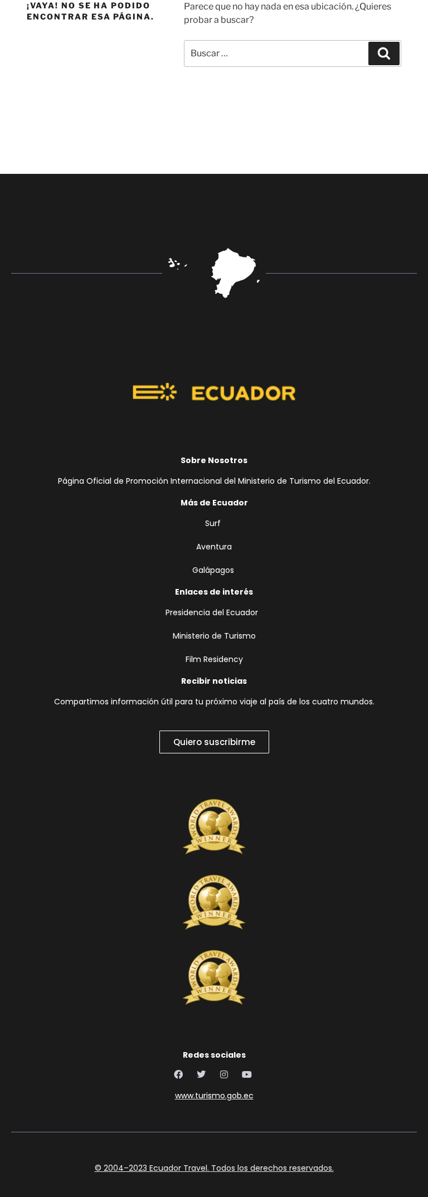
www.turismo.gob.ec (214, 1095)
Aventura (214, 546)
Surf (214, 523)
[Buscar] (384, 53)
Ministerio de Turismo (214, 635)
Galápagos (213, 570)
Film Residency (214, 659)
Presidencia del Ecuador (214, 612)
